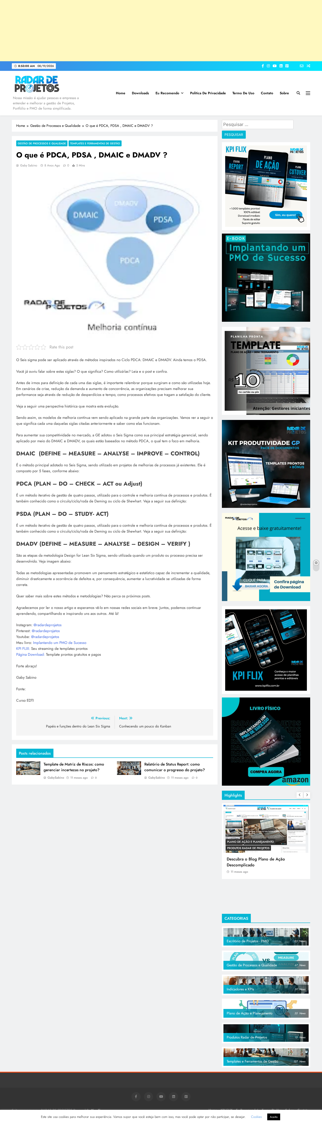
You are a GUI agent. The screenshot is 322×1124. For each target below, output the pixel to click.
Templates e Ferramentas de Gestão (95, 143)
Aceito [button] (274, 1117)
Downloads (140, 93)
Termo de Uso (243, 93)
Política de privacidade (208, 93)
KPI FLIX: (23, 648)
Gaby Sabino (28, 165)
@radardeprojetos (48, 625)
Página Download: (30, 654)
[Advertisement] (161, 30)
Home (120, 93)
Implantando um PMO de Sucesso (59, 642)
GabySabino (56, 777)
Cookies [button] (256, 1116)
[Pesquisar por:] (258, 125)
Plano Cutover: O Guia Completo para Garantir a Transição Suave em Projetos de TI (265, 865)
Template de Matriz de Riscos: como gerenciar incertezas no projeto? (74, 767)
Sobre (284, 93)
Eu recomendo (167, 93)
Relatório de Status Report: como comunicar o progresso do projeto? (174, 767)
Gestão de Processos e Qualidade (42, 143)
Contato (267, 93)
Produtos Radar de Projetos (248, 842)
